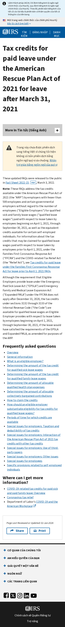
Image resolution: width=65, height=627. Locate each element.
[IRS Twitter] (13, 595)
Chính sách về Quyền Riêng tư (33, 615)
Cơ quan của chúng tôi (24, 550)
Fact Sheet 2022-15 (20, 182)
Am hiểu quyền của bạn (23, 558)
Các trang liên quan (22, 581)
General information (20, 357)
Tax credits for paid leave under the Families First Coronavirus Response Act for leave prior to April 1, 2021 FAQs (32, 267)
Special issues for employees (24, 461)
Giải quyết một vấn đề (23, 566)
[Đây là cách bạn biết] (32, 22)
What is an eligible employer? (25, 361)
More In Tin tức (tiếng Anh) (25, 130)
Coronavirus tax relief (20, 497)
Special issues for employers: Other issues (32, 456)
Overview (12, 352)
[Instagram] (19, 595)
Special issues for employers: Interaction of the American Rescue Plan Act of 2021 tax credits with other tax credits (33, 439)
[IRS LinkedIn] (26, 595)
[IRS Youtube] (34, 595)
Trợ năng (32, 621)
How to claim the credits (22, 400)
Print (42, 531)
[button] (40, 32)
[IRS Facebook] (6, 595)
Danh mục (56, 32)
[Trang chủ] (10, 31)
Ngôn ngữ (14, 574)
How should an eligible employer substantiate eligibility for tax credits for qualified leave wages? (32, 409)
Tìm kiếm (24, 32)
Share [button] (20, 531)
